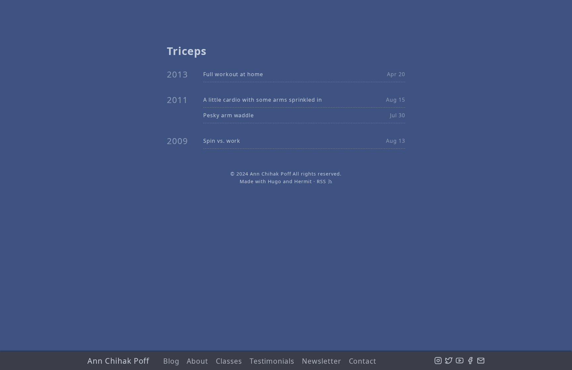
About (197, 361)
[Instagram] (438, 360)
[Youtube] (459, 360)
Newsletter (321, 361)
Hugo (275, 181)
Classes (229, 361)
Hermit (303, 181)
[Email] (481, 360)
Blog (171, 361)
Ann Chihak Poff (118, 360)
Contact (363, 361)
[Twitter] (449, 360)
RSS (322, 181)
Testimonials (272, 361)
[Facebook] (470, 360)
